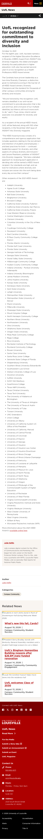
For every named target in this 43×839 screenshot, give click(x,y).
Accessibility (7, 818)
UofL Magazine (8, 756)
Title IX (25, 828)
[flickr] (31, 710)
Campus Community (11, 594)
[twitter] (8, 710)
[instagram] (12, 710)
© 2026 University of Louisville (14, 813)
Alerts (4, 823)
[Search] (29, 3)
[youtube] (17, 710)
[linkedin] (21, 710)
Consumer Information (31, 823)
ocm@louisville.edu (13, 778)
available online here (18, 531)
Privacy (5, 828)
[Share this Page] (39, 16)
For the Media (8, 740)
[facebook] (3, 710)
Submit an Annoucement (13, 748)
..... (4, 15)
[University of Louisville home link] (7, 3)
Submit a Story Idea (10, 744)
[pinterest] (26, 710)
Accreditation (27, 818)
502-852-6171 (10, 770)
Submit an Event (9, 752)
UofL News (8, 729)
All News (13, 16)
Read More (7, 733)
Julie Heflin (9, 543)
